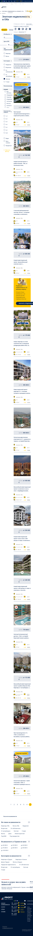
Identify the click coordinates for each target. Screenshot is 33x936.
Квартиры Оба (5, 825)
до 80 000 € (14, 847)
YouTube (22, 905)
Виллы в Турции (17, 862)
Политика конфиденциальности (7, 927)
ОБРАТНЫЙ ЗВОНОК (28, 17)
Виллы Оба (16, 825)
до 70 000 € (4, 847)
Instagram (22, 907)
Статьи (22, 11)
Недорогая (25, 825)
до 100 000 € (4, 850)
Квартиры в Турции (6, 859)
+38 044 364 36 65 (15, 910)
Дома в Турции (5, 862)
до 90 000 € (24, 847)
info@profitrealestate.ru (29, 900)
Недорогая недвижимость (8, 864)
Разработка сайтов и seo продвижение (27, 930)
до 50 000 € (14, 845)
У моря (24, 831)
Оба (21, 72)
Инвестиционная (19, 833)
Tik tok (21, 909)
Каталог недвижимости (9, 11)
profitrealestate (29, 904)
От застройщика (5, 831)
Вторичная (4, 828)
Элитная (16, 831)
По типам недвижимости (10, 822)
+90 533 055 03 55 (15, 903)
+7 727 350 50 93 (14, 907)
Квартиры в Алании (21, 859)
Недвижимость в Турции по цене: (14, 842)
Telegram (22, 911)
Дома (9, 833)
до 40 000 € (4, 845)
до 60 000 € (24, 845)
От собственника (15, 828)
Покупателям (17, 11)
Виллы (3, 833)
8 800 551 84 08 (14, 914)
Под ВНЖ (3, 836)
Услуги (3, 907)
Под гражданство (14, 836)
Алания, (18, 72)
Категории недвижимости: (11, 856)
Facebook (22, 903)
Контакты (3, 13)
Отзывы (3, 911)
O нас (3, 11)
